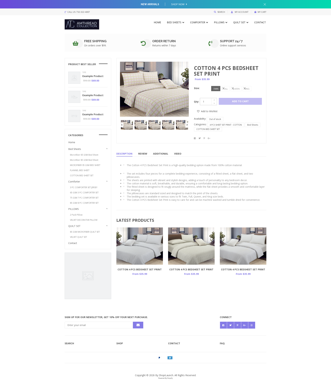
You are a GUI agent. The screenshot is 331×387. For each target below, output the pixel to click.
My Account (241, 12)
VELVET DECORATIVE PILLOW (83, 219)
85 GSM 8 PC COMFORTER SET (84, 202)
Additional (160, 153)
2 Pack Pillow (76, 214)
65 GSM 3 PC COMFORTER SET (84, 192)
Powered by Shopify (165, 378)
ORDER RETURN (164, 41)
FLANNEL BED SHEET (79, 170)
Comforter (198, 22)
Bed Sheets (174, 22)
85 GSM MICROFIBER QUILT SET (85, 231)
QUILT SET (239, 22)
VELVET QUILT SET (78, 237)
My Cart (262, 12)
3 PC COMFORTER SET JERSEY (83, 187)
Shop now (178, 4)
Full (225, 88)
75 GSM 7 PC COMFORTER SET (84, 197)
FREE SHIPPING (95, 41)
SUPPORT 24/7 (231, 41)
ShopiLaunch (166, 375)
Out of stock (215, 119)
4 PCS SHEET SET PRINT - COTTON (226, 124)
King (246, 88)
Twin (215, 88)
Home (157, 22)
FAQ (222, 343)
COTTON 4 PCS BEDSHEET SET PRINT (226, 70)
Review (142, 153)
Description (124, 153)
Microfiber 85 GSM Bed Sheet (84, 160)
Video (177, 153)
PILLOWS (219, 22)
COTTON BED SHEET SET (208, 129)
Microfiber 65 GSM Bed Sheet (84, 154)
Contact (260, 22)
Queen (236, 88)
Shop (119, 343)
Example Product (92, 76)
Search (221, 12)
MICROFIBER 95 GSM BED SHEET (85, 165)
